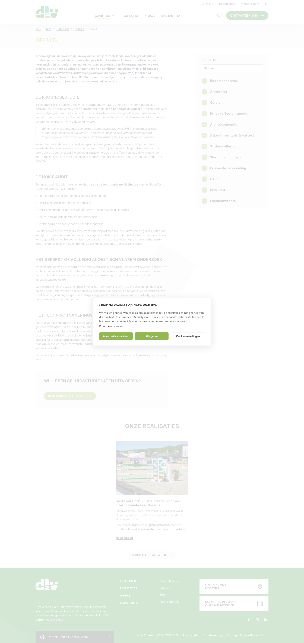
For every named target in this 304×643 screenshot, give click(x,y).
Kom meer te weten (111, 326)
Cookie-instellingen (188, 336)
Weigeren (152, 336)
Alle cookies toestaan (116, 336)
